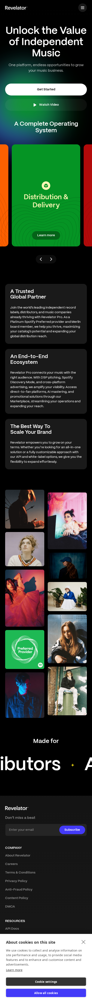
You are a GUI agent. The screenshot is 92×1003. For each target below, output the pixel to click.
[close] (83, 941)
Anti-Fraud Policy (19, 889)
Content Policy (16, 898)
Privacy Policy (16, 881)
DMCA (10, 906)
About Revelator (17, 855)
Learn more (14, 970)
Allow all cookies (46, 993)
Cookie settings (46, 982)
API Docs (12, 928)
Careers (11, 864)
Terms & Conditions (20, 872)
